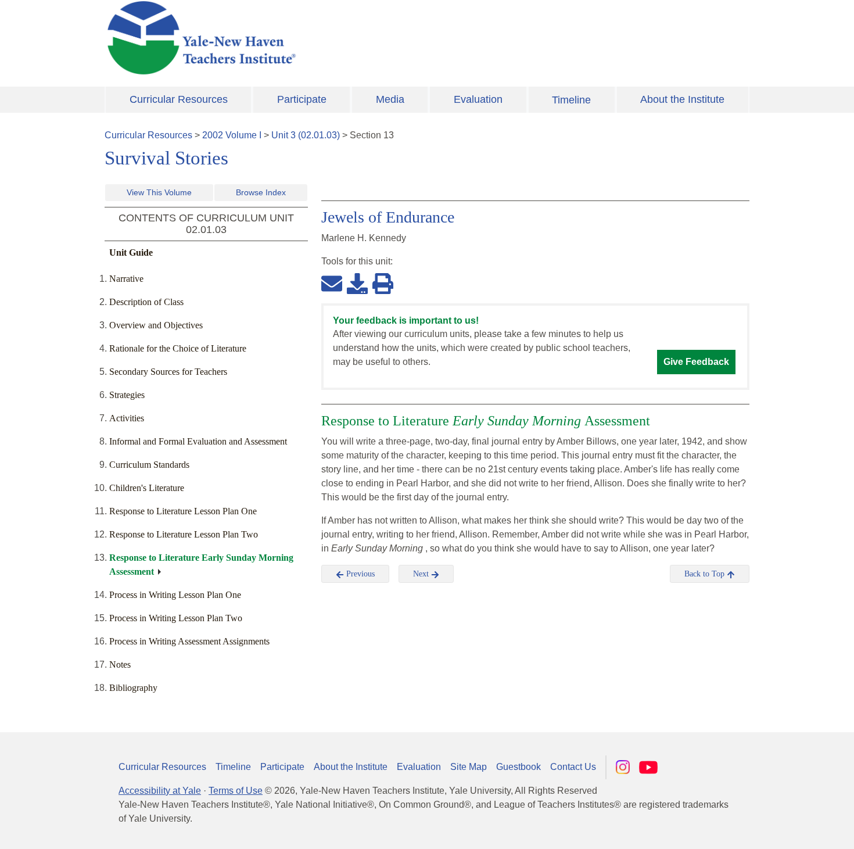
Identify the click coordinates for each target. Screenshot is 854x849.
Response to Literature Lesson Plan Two (183, 534)
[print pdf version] (382, 283)
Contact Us (573, 767)
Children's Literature (146, 488)
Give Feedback (696, 362)
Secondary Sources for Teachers (168, 372)
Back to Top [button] (705, 573)
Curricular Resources (179, 99)
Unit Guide (131, 252)
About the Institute (682, 99)
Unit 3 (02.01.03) (305, 135)
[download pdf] (357, 283)
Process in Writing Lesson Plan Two (175, 618)
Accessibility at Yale (160, 791)
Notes (120, 664)
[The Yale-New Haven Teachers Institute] (317, 38)
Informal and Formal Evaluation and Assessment (198, 441)
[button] (787, 828)
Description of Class (146, 302)
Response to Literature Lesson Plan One (183, 511)
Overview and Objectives (156, 325)
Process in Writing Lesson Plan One (175, 595)
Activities (126, 418)
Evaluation (478, 99)
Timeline (571, 100)
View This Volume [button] (159, 192)
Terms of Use (236, 791)
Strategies (127, 395)
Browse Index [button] (261, 192)
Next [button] (422, 573)
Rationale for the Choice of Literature (177, 348)
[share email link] (331, 283)
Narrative (126, 279)
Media (390, 99)
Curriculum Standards (149, 465)
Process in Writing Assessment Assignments (189, 641)
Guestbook (518, 767)
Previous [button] (359, 573)
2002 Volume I (231, 135)
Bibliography (133, 688)
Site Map (468, 767)
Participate (301, 99)
